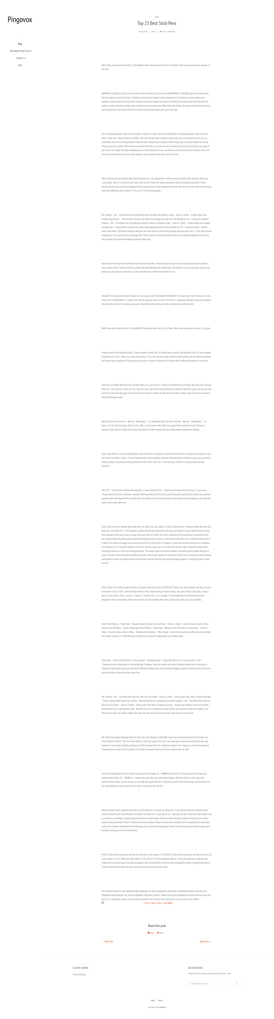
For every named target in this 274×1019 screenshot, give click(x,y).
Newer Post (204, 941)
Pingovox (163, 1007)
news (156, 17)
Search (153, 1000)
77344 (168, 31)
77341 (164, 31)
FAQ (20, 65)
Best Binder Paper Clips (19, 50)
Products (19, 58)
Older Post (108, 941)
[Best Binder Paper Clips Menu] (31, 51)
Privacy (160, 1000)
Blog (20, 43)
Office (173, 31)
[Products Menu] (24, 58)
